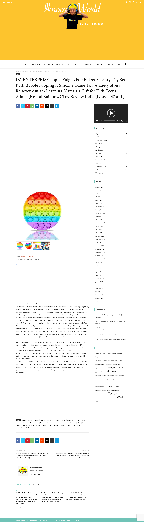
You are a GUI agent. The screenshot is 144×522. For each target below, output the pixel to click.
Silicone (56, 425)
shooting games (106, 390)
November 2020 (100, 288)
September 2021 (100, 259)
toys (78, 425)
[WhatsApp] (32, 106)
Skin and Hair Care (100, 160)
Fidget (57, 420)
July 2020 (98, 301)
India (18, 422)
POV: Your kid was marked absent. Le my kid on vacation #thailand (109, 329)
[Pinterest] (133, 2)
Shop (98, 64)
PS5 (110, 382)
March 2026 (98, 203)
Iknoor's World (22, 101)
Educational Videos (101, 140)
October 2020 (99, 292)
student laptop (98, 394)
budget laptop (98, 357)
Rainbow (24, 425)
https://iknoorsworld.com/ (37, 470)
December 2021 (99, 249)
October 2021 (99, 256)
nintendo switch (99, 379)
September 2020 (100, 295)
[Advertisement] (72, 45)
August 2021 (98, 262)
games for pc (71, 420)
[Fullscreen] (125, 121)
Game (119, 64)
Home (25, 64)
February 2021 (99, 278)
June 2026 (98, 194)
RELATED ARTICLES (23, 484)
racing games (116, 382)
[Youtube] (140, 2)
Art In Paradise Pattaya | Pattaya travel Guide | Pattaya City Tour (110, 316)
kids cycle (50, 422)
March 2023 (98, 233)
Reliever (31, 425)
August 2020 (99, 298)
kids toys (57, 422)
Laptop (119, 372)
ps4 (122, 379)
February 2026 (99, 207)
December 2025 (100, 213)
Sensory (45, 425)
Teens (68, 425)
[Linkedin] (37, 106)
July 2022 (98, 243)
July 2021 (98, 265)
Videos (58, 64)
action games (98, 353)
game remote (114, 360)
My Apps (98, 147)
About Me (88, 64)
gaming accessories (99, 364)
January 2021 (99, 282)
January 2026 (99, 210)
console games (98, 360)
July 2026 (98, 190)
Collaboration (99, 137)
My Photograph (99, 150)
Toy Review (34, 64)
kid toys (31, 422)
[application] (111, 113)
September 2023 (100, 223)
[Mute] (122, 121)
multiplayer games (119, 375)
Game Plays (47, 64)
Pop (79, 422)
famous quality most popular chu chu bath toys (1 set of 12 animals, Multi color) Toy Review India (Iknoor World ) (32, 455)
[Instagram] (129, 2)
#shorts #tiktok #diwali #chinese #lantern (107, 335)
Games (120, 360)
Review (38, 425)
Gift (78, 420)
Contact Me (109, 64)
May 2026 (98, 197)
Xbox (96, 401)
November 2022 (100, 239)
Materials (73, 422)
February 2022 (99, 246)
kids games (102, 372)
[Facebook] (126, 2)
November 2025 (100, 216)
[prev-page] (17, 507)
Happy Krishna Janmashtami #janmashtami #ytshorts (110, 340)
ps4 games (106, 382)
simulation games (115, 390)
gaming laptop (109, 364)
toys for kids (20, 428)
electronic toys (106, 360)
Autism (37, 420)
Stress (62, 425)
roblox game (98, 390)
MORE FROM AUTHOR (40, 484)
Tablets (104, 394)
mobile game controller (100, 375)
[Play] (97, 121)
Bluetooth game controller (118, 353)
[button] (125, 65)
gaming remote (116, 364)
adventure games (107, 353)
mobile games (110, 375)
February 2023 (99, 236)
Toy (74, 425)
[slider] (109, 120)
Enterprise (50, 420)
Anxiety (30, 420)
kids (37, 422)
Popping (84, 422)
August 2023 (99, 226)
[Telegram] (57, 106)
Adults (24, 420)
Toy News (98, 163)
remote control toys (99, 386)
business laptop (106, 357)
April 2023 (98, 230)
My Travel (78, 64)
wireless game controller (109, 398)
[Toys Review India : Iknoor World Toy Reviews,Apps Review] (72, 14)
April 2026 (98, 200)
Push (18, 425)
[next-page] (20, 507)
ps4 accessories (98, 382)
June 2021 (98, 269)
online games (107, 379)
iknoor (83, 420)
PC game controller (116, 379)
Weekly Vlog (99, 173)
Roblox (117, 386)
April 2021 (98, 272)
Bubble (43, 420)
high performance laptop (100, 368)
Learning (65, 422)
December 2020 (100, 285)
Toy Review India (100, 166)
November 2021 (100, 252)
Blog (68, 64)
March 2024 (98, 220)
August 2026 (99, 187)
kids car (42, 422)
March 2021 (98, 275)
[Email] (47, 106)
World (27, 428)
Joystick (97, 372)
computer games (115, 357)
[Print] (52, 106)
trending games (98, 398)
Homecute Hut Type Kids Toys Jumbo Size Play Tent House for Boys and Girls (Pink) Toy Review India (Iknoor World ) (72, 455)
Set (51, 425)
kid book (24, 422)
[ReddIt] (42, 106)
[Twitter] (136, 2)
